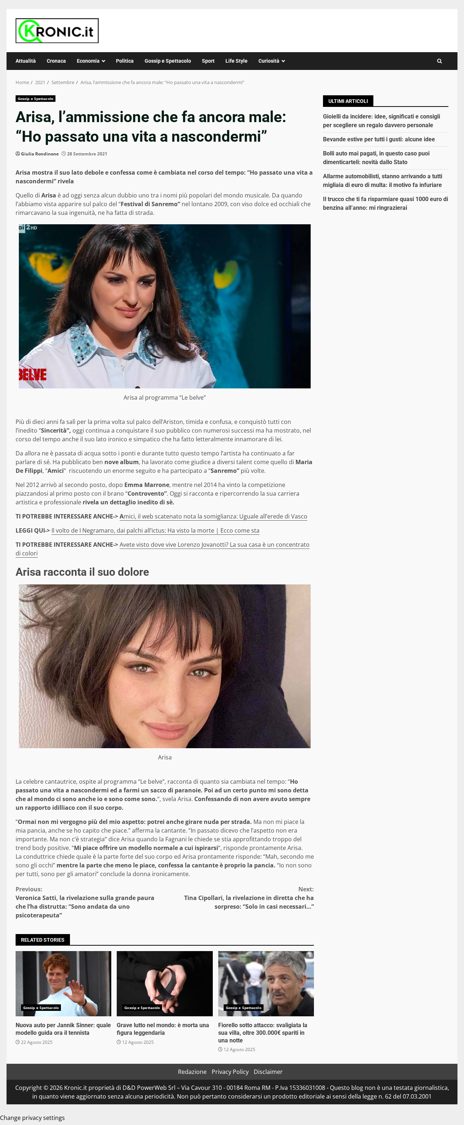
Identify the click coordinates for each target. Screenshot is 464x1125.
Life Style (236, 61)
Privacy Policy (230, 1072)
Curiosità (268, 61)
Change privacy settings (32, 1118)
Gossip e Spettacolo (168, 61)
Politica (125, 61)
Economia (88, 61)
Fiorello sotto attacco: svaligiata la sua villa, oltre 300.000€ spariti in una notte (266, 983)
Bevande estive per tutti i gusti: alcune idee (379, 139)
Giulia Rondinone (40, 154)
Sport (208, 61)
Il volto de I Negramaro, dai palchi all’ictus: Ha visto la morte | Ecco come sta (155, 530)
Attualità (26, 61)
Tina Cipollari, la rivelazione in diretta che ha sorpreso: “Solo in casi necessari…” (249, 898)
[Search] (439, 61)
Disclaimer (268, 1072)
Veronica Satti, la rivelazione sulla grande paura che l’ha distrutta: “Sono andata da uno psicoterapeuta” (85, 902)
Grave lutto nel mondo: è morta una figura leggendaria (164, 983)
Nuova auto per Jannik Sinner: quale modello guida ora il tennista (63, 983)
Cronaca (56, 61)
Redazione (192, 1072)
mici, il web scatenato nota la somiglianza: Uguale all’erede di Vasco (215, 516)
